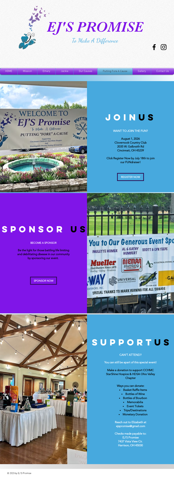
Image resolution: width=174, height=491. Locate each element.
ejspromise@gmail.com (130, 426)
